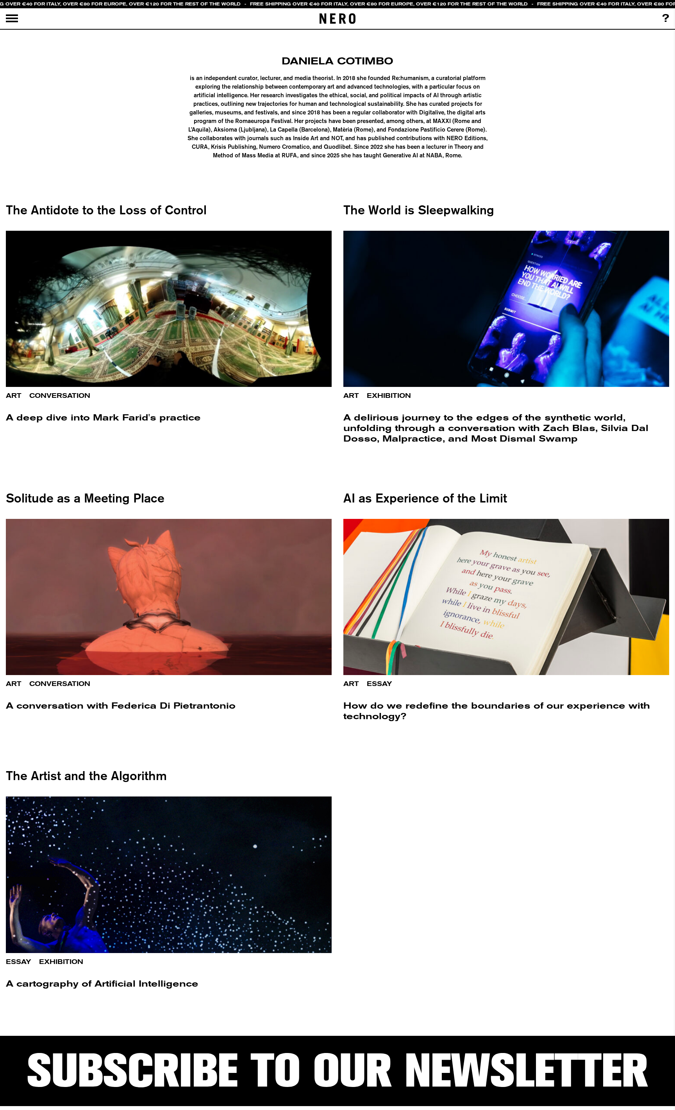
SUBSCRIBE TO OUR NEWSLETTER (337, 1070)
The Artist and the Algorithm (86, 775)
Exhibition (389, 395)
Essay (379, 684)
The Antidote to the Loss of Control (106, 209)
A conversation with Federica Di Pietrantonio (121, 706)
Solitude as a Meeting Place (85, 497)
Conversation (59, 395)
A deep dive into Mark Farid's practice (103, 417)
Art (13, 395)
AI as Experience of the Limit (425, 497)
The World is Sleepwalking (418, 209)
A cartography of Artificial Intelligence (102, 984)
